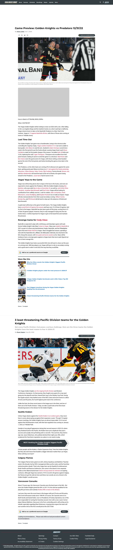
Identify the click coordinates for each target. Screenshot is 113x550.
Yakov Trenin (38, 171)
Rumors (26, 2)
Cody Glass (42, 220)
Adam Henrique (54, 148)
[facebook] (103, 2)
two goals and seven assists (44, 235)
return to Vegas (43, 226)
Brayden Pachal (44, 195)
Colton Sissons (29, 171)
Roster (45, 2)
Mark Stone (61, 156)
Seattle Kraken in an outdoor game (49, 416)
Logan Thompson (39, 154)
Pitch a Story (21, 538)
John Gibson (29, 148)
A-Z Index (41, 541)
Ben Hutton (21, 159)
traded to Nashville (61, 226)
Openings (41, 536)
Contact (55, 536)
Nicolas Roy (21, 199)
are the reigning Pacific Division (44, 391)
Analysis (25, 306)
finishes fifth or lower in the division (48, 489)
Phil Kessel (31, 199)
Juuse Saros (37, 176)
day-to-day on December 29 (41, 188)
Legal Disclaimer (90, 538)
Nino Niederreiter (26, 173)
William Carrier (60, 197)
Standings (39, 2)
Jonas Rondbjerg (31, 195)
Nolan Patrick (32, 230)
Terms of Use (57, 538)
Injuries (51, 2)
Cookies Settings (58, 541)
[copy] (27, 35)
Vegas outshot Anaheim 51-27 (46, 146)
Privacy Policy (43, 538)
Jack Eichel (60, 188)
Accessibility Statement (25, 541)
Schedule (32, 2)
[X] (100, 2)
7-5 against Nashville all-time (38, 133)
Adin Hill (60, 152)
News (20, 2)
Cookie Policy (74, 538)
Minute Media (9, 545)
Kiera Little (20, 31)
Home (19, 306)
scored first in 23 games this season (32, 207)
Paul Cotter (46, 190)
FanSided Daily (89, 536)
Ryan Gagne (21, 332)
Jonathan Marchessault (32, 190)
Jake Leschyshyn (55, 192)
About (19, 536)
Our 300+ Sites (74, 536)
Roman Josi (65, 171)
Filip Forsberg (47, 171)
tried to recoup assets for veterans (49, 470)
